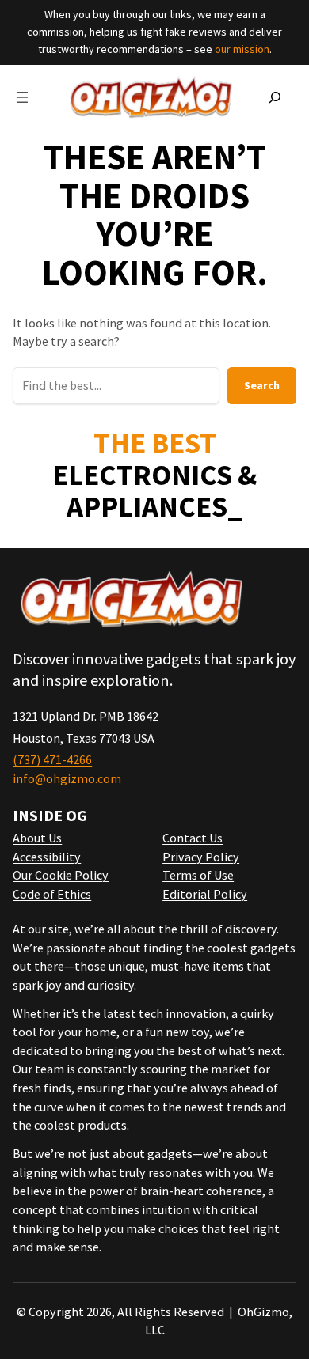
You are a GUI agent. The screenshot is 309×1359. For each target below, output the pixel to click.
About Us (37, 838)
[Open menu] (22, 97)
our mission (242, 49)
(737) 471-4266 (52, 759)
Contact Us (192, 838)
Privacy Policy (200, 857)
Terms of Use (198, 875)
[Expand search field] (275, 97)
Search (262, 385)
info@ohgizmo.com (67, 778)
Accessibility (47, 857)
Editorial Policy (204, 894)
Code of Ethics (52, 894)
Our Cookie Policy (61, 875)
